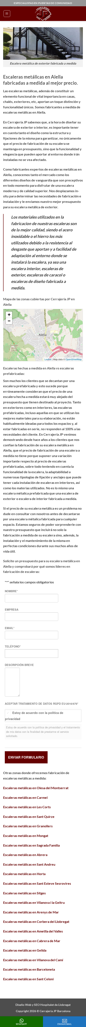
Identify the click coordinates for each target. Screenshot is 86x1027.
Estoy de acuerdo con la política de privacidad (34, 716)
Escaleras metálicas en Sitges (24, 893)
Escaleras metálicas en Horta (24, 874)
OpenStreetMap (74, 359)
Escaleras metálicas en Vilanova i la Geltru (34, 902)
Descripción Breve (19, 665)
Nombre (11, 591)
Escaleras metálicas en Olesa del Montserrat (35, 788)
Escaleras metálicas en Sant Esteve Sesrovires (37, 883)
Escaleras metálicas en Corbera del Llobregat (36, 921)
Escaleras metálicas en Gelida (24, 950)
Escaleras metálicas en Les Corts (27, 807)
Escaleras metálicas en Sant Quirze (28, 816)
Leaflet (47, 359)
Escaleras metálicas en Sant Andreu (29, 864)
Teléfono (13, 646)
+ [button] (9, 314)
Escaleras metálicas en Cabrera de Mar (31, 941)
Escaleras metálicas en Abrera (25, 855)
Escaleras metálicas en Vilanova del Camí (33, 960)
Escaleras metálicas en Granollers (28, 826)
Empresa (11, 609)
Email (9, 628)
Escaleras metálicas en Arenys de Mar (31, 912)
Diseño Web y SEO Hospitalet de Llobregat (43, 1004)
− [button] (9, 321)
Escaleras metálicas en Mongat (25, 836)
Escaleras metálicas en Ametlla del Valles (33, 931)
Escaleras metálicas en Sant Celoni (28, 979)
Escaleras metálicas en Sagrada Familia (31, 845)
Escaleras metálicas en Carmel (25, 797)
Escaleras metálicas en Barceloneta (29, 969)
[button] (7, 13)
